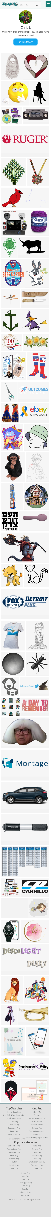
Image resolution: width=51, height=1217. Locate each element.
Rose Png (14, 1155)
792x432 (25, 421)
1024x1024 (7, 306)
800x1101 (31, 648)
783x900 (6, 529)
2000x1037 (29, 122)
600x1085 (7, 400)
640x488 (29, 206)
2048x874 (27, 895)
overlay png (14, 1124)
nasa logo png (14, 1134)
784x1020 (7, 1076)
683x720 (6, 585)
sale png (14, 1121)
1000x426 (26, 306)
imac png (14, 1131)
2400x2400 (7, 617)
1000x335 (25, 694)
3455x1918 (24, 256)
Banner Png (25, 1195)
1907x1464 (26, 330)
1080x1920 (7, 508)
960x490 (28, 349)
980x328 (26, 714)
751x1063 (31, 480)
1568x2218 (32, 1054)
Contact (37, 1115)
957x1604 (7, 1023)
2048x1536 (25, 529)
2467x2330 (7, 895)
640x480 (6, 811)
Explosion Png (37, 1165)
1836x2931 (7, 480)
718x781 (6, 421)
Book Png (25, 1189)
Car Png (25, 1176)
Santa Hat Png (14, 1152)
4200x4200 (32, 674)
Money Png (25, 1173)
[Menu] (48, 4)
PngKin (14, 1162)
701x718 (28, 78)
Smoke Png (37, 1155)
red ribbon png (14, 1118)
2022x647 (7, 778)
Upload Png (37, 1128)
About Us (37, 1112)
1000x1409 (33, 184)
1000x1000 (7, 184)
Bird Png (25, 1179)
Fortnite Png (37, 1168)
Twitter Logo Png (14, 1149)
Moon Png (37, 1158)
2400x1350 (7, 843)
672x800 (30, 286)
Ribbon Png (14, 1158)
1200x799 (24, 1023)
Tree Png (37, 1152)
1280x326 (24, 1076)
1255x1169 (34, 916)
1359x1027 (7, 916)
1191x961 (7, 349)
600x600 (6, 234)
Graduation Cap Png (37, 1162)
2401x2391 (7, 674)
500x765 (6, 78)
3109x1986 (7, 875)
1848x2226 (7, 286)
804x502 (6, 561)
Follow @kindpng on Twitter (37, 1137)
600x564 (6, 714)
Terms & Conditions (37, 1118)
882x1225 (32, 378)
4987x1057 (7, 155)
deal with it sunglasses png (14, 1115)
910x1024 (7, 378)
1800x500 (24, 400)
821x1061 (7, 746)
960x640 (6, 103)
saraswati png (14, 1128)
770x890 (33, 234)
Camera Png (37, 1149)
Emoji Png (26, 1185)
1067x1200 (7, 449)
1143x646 (7, 973)
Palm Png (37, 1146)
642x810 (6, 941)
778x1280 (36, 103)
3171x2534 (27, 941)
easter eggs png (14, 1112)
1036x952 (7, 122)
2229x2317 (30, 1002)
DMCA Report (37, 1121)
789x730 (6, 206)
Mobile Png (14, 1165)
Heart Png (14, 1168)
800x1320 (7, 1100)
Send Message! (25, 42)
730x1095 (7, 1002)
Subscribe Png (14, 1146)
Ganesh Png (25, 1192)
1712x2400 (7, 330)
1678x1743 (30, 449)
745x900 (6, 648)
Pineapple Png (26, 1182)
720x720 (6, 256)
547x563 (28, 508)
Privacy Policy (37, 1124)
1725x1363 (26, 1100)
